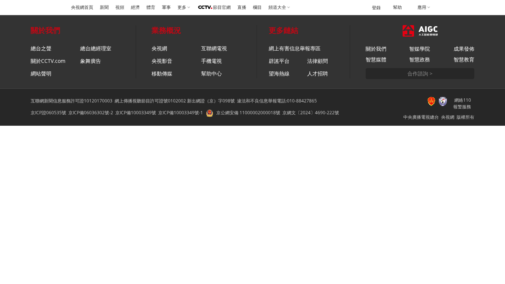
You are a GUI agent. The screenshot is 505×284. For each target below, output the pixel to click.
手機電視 (211, 60)
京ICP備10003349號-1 (180, 112)
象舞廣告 (90, 60)
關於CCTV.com (48, 60)
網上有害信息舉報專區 (295, 48)
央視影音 (162, 60)
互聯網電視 (214, 48)
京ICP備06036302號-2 (90, 112)
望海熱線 (279, 73)
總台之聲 (41, 48)
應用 (421, 7)
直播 (241, 7)
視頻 (119, 7)
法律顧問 (317, 60)
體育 (150, 7)
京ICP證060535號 (48, 112)
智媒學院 (419, 48)
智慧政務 (419, 59)
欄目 (257, 7)
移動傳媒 (162, 73)
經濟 (135, 7)
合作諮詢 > (420, 73)
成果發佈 (464, 48)
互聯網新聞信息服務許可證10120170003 (71, 101)
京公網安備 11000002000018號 (248, 112)
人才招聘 (317, 73)
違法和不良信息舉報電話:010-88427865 (277, 101)
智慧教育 (464, 59)
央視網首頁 (82, 7)
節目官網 (222, 7)
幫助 (397, 7)
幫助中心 (211, 73)
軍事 (166, 7)
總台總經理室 (95, 48)
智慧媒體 (376, 59)
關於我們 (376, 48)
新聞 (104, 7)
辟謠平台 (279, 60)
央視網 (159, 48)
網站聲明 (41, 73)
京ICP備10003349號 (135, 112)
